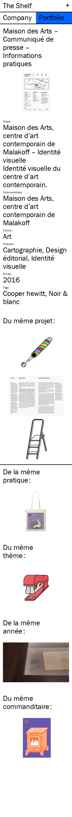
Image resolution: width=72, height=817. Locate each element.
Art (7, 236)
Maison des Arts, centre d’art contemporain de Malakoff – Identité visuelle (32, 144)
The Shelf (17, 5)
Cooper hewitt (24, 293)
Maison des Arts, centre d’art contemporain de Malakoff (29, 210)
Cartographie (22, 249)
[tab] (18, 18)
